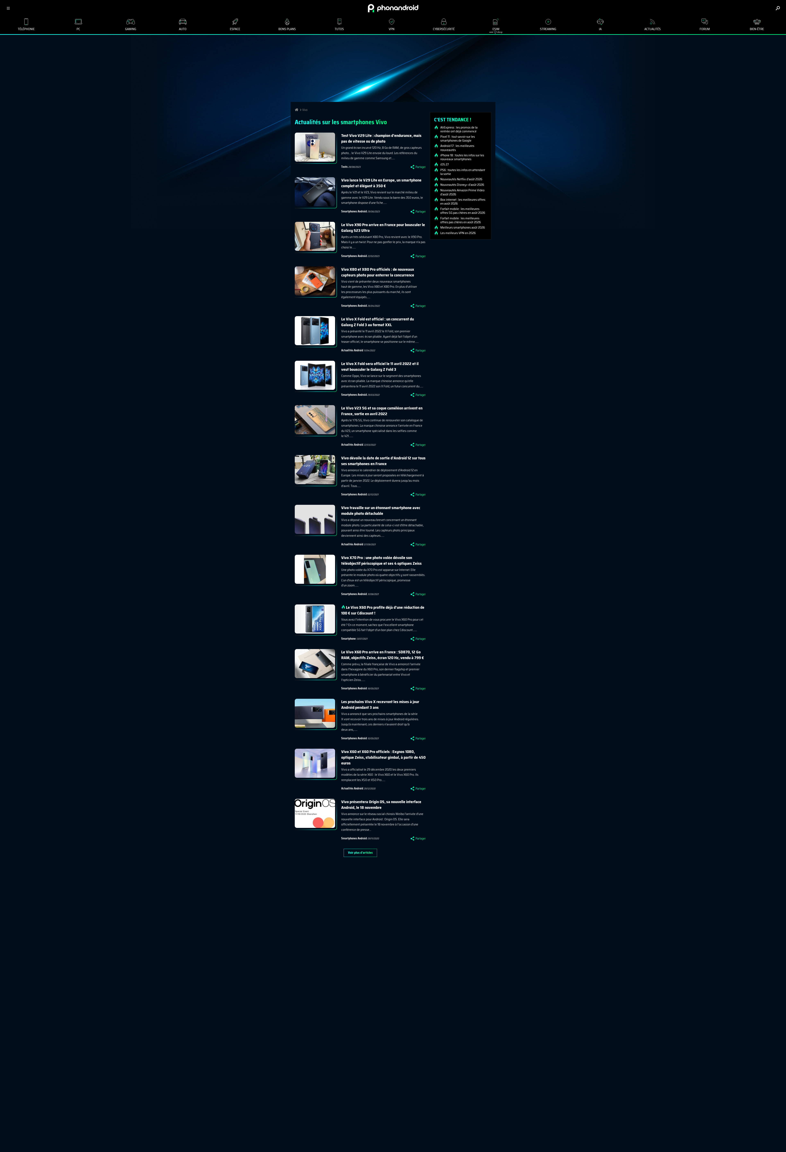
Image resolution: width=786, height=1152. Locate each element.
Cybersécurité (444, 29)
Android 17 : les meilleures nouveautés (457, 148)
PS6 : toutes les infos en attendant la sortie (462, 172)
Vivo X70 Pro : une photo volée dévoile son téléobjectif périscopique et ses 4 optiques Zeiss (381, 560)
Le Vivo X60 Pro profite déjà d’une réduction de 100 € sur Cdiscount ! (382, 610)
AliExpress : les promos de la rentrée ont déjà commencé (459, 129)
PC (78, 29)
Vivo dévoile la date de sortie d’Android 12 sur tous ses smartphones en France (383, 461)
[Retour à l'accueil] (393, 8)
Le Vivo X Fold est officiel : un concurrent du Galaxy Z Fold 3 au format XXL (377, 322)
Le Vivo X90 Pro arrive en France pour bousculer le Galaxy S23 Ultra (383, 227)
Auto (182, 29)
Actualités (652, 29)
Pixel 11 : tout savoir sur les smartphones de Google (457, 138)
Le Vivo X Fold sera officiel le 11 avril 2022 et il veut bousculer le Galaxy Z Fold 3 (380, 366)
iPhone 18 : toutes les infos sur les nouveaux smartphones (462, 157)
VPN (391, 29)
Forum (705, 29)
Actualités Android (352, 350)
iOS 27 (444, 164)
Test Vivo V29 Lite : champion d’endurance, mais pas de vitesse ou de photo (381, 138)
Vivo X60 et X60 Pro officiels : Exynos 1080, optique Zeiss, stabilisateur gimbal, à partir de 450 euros (383, 757)
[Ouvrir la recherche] (778, 8)
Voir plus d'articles (360, 852)
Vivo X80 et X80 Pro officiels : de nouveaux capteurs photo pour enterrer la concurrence (377, 272)
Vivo (304, 110)
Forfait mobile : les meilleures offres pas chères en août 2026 (460, 220)
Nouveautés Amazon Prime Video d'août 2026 (462, 192)
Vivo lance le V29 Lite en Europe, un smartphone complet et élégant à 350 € (381, 183)
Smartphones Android (354, 211)
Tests (344, 167)
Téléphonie (26, 29)
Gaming (130, 29)
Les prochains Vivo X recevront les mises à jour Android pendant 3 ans (380, 704)
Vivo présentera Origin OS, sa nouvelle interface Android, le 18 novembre (381, 804)
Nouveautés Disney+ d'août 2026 (462, 185)
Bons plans (287, 29)
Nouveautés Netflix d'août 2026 (461, 179)
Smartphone (348, 638)
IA (600, 29)
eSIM (494, 30)
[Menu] (8, 8)
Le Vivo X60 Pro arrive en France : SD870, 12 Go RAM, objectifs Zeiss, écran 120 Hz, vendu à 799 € (382, 655)
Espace (235, 29)
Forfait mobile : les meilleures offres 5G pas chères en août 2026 (462, 211)
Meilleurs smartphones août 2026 (462, 227)
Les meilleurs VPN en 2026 (458, 233)
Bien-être (757, 29)
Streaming (548, 29)
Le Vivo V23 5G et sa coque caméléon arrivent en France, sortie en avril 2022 (381, 411)
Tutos (339, 29)
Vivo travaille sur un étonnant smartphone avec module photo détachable (380, 510)
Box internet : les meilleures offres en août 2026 (462, 201)
